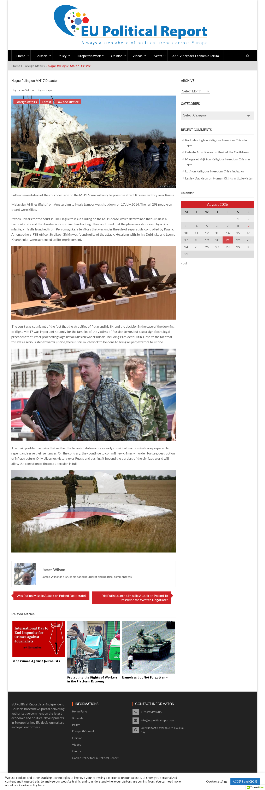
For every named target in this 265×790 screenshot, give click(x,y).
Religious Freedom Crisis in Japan (220, 171)
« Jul (184, 263)
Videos (137, 56)
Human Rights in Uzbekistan (233, 178)
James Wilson (25, 90)
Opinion (116, 56)
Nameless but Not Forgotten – (145, 677)
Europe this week (89, 56)
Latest (46, 102)
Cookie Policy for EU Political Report (95, 758)
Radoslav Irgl (194, 140)
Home (20, 56)
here (41, 785)
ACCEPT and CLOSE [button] (245, 781)
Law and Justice (68, 102)
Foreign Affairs (34, 66)
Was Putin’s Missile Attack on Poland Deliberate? (51, 595)
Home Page (79, 711)
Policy (62, 56)
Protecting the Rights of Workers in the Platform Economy (92, 679)
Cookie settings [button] (216, 781)
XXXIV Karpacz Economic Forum (195, 56)
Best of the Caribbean (233, 152)
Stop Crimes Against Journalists (36, 661)
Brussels (41, 56)
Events (157, 56)
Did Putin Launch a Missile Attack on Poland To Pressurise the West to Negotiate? (134, 598)
